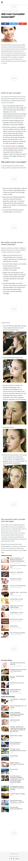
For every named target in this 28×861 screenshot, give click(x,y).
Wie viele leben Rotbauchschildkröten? (16, 808)
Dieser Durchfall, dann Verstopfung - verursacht (17, 801)
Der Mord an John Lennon (17, 683)
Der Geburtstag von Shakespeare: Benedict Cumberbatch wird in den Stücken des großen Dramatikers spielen (17, 779)
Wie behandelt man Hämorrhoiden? (15, 690)
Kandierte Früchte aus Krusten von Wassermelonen (18, 670)
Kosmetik (16, 10)
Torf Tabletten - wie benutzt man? (18, 700)
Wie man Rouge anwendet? (17, 633)
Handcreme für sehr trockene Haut (18, 566)
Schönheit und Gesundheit (7, 10)
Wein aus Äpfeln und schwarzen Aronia (15, 743)
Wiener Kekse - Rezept (16, 735)
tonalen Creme (7, 285)
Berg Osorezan (14, 769)
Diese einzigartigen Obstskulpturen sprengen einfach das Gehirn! (17, 714)
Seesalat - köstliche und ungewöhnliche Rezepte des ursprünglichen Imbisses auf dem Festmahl (17, 729)
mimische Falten (10, 146)
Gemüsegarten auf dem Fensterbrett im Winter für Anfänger (17, 788)
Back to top (14, 854)
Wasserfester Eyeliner (16, 579)
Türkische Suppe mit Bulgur (17, 794)
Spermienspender (15, 720)
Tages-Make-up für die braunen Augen (16, 606)
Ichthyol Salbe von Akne (16, 599)
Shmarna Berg (14, 756)
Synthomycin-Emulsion (16, 619)
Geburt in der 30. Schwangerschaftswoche (17, 763)
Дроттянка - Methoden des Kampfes (17, 677)
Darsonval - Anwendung (16, 572)
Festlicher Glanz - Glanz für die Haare (18, 593)
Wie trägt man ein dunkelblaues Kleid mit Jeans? (18, 749)
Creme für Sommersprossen (18, 585)
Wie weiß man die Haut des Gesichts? (17, 663)
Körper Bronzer (14, 626)
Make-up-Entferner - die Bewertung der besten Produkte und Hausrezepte (17, 559)
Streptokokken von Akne (16, 612)
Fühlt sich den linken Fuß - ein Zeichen (18, 706)
